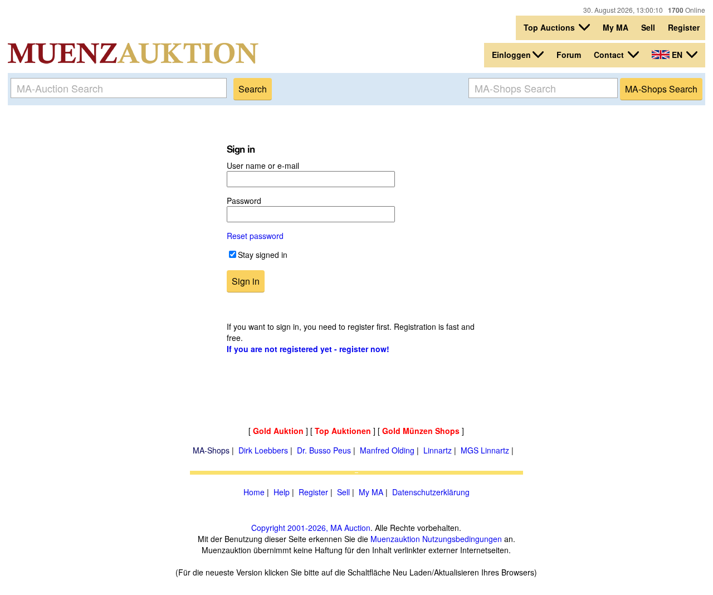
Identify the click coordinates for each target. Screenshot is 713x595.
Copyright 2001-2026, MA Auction (310, 527)
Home (254, 492)
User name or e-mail (263, 165)
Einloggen (511, 54)
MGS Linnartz (485, 450)
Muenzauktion (395, 538)
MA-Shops (211, 450)
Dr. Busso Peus (324, 450)
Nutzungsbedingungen (462, 538)
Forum (568, 54)
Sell (648, 27)
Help (282, 492)
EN (677, 54)
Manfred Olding (387, 450)
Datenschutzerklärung (431, 492)
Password (244, 200)
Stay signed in (262, 254)
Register (684, 27)
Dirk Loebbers (263, 450)
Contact (610, 54)
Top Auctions (550, 27)
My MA (615, 27)
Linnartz (437, 450)
